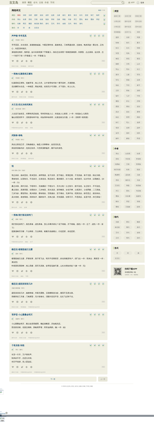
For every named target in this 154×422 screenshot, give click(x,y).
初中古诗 (31, 158)
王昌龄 (127, 207)
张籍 (138, 201)
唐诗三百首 (15, 372)
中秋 (138, 96)
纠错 (91, 386)
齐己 (75, 19)
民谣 (138, 138)
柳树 (117, 64)
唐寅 (17, 219)
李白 (19, 19)
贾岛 (81, 19)
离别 (127, 106)
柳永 (86, 19)
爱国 (117, 106)
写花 (138, 53)
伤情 (31, 128)
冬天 (81, 15)
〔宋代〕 (22, 40)
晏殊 (17, 254)
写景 (27, 276)
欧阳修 (138, 185)
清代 (81, 23)
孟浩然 (127, 175)
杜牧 (41, 19)
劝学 (47, 15)
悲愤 (86, 15)
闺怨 (26, 128)
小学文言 (117, 27)
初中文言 (128, 27)
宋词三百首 (15, 66)
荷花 (127, 59)
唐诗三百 (117, 16)
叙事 (25, 207)
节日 (127, 85)
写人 (127, 122)
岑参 (69, 19)
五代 (52, 23)
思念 (127, 112)
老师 (138, 122)
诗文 (30, 2)
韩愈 (64, 19)
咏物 (117, 43)
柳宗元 (127, 180)
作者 (47, 2)
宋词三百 (138, 16)
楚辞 (35, 15)
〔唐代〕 (22, 319)
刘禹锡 (117, 164)
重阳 (117, 101)
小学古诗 (117, 21)
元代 (69, 23)
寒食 (127, 90)
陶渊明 (117, 175)
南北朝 (36, 23)
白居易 (127, 153)
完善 (103, 61)
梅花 (117, 59)
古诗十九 (128, 32)
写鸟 (138, 74)
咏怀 (97, 15)
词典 (2, 421)
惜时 (127, 133)
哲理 (127, 117)
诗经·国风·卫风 (16, 170)
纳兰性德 (18, 109)
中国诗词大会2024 (17, 242)
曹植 (117, 207)
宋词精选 (23, 66)
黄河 (117, 74)
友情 (127, 128)
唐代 (47, 23)
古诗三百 (128, 16)
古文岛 (13, 2)
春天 (64, 15)
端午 (117, 96)
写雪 (117, 53)
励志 (117, 117)
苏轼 (30, 19)
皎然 (138, 207)
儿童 (58, 15)
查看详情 (2, 413)
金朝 (64, 23)
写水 (127, 69)
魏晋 (30, 23)
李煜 (52, 19)
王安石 (117, 185)
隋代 (41, 23)
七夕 (127, 96)
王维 (35, 19)
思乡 (117, 112)
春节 (138, 85)
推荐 (24, 2)
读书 (117, 133)
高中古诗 (31, 66)
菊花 (138, 59)
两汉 (24, 23)
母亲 (117, 128)
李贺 (97, 19)
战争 (138, 128)
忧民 (138, 133)
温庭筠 (18, 319)
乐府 (30, 15)
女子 (31, 242)
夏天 (69, 15)
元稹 (58, 19)
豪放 (127, 138)
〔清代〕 (23, 109)
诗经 (24, 15)
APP (133, 3)
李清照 (18, 40)
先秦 (19, 23)
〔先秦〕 (23, 170)
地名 (117, 85)
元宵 (117, 90)
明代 (75, 23)
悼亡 (92, 15)
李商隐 (138, 164)
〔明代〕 (21, 219)
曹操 (92, 19)
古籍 (41, 2)
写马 (117, 80)
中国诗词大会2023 (17, 128)
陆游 (47, 19)
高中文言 (138, 27)
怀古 (127, 101)
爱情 (138, 112)
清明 (138, 90)
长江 (138, 69)
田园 (127, 80)
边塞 (52, 15)
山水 (138, 64)
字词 (52, 2)
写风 (127, 53)
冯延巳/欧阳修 (16, 288)
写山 (117, 69)
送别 (41, 15)
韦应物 (138, 191)
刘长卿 (127, 196)
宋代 (58, 23)
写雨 (138, 48)
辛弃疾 (127, 159)
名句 (35, 2)
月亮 (127, 64)
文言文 (36, 28)
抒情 (138, 101)
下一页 (53, 379)
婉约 (117, 138)
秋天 (75, 15)
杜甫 (24, 19)
